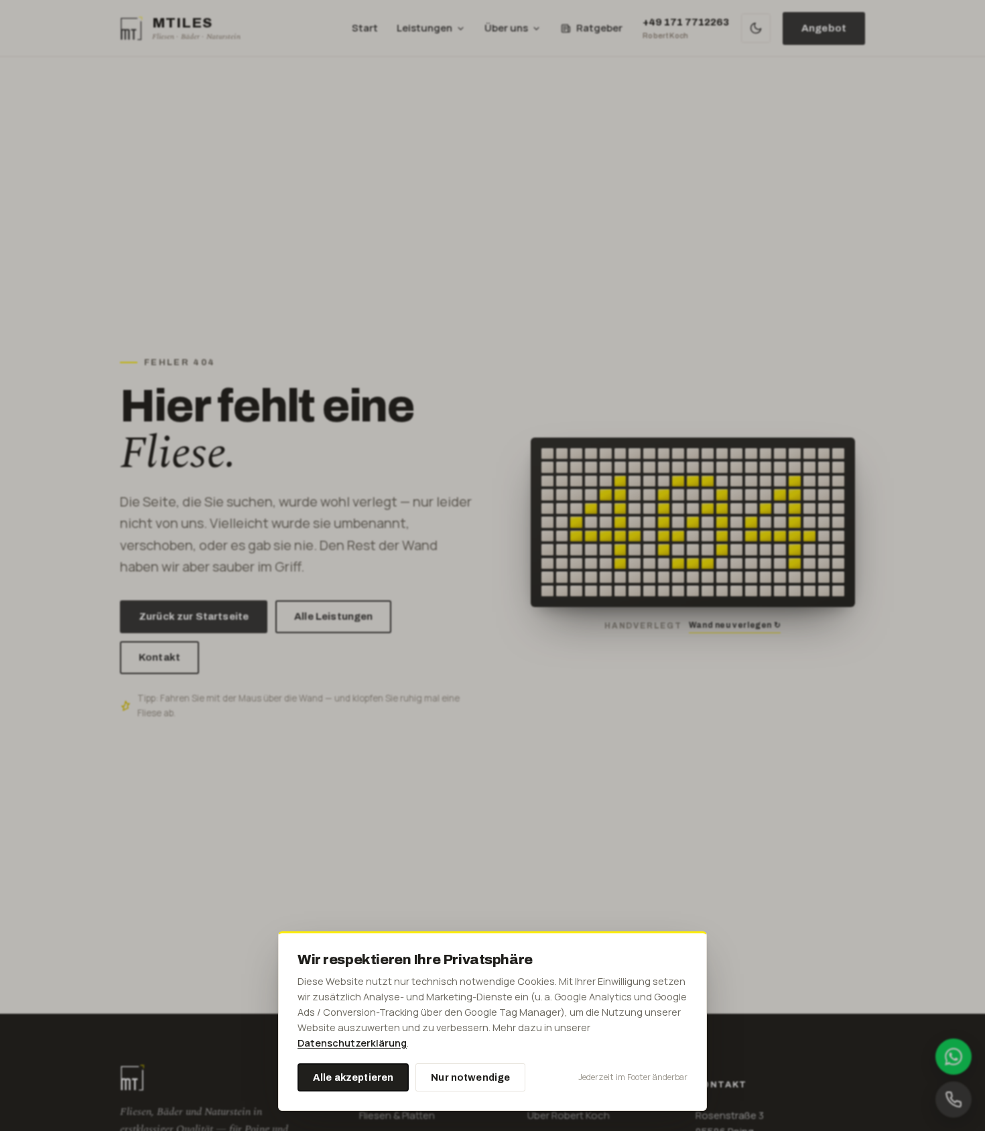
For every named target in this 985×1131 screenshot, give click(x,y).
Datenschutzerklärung (352, 1043)
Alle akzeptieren (353, 1077)
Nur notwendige (470, 1077)
